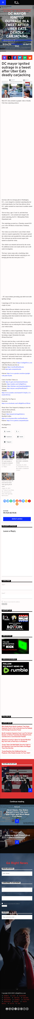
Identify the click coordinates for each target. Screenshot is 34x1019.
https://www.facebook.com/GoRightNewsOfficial (16, 403)
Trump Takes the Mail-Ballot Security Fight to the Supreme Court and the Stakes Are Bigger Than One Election (16, 746)
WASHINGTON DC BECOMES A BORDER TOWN (22, 461)
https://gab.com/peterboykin (13, 369)
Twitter (16, 998)
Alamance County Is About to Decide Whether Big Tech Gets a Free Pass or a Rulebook (16, 740)
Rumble (17, 1000)
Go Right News (17, 863)
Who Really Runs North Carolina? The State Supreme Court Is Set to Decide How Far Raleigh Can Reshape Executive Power (17, 728)
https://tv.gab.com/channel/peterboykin (17, 382)
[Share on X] (9, 57)
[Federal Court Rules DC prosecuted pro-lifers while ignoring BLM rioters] (8, 476)
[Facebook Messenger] (23, 501)
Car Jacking (7, 11)
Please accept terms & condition (12, 602)
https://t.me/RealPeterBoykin (15, 367)
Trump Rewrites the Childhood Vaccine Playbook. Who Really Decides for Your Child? (16, 752)
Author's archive (17, 519)
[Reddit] (17, 501)
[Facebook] (4, 501)
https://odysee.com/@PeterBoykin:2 (17, 388)
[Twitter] (14, 501)
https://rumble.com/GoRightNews (16, 384)
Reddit (16, 1002)
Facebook (7, 998)
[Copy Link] (26, 501)
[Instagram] (20, 501)
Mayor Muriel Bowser (23, 11)
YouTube (26, 1000)
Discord (25, 998)
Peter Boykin (17, 44)
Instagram (7, 1000)
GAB (19, 1003)
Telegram (22, 996)
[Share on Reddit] (29, 57)
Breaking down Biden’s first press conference (17, 836)
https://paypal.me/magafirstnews (15, 414)
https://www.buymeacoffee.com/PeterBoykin (14, 418)
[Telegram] (7, 501)
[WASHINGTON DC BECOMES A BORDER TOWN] (22, 454)
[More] (17, 504)
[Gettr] (29, 501)
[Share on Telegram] (19, 57)
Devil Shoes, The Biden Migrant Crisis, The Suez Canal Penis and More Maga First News (17, 813)
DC (13, 11)
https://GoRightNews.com (24, 362)
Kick (13, 996)
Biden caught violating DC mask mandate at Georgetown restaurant (7, 461)
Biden (4, 768)
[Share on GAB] (24, 57)
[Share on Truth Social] (4, 57)
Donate (6, 996)
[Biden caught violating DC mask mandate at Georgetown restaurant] (8, 454)
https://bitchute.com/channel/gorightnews (19, 386)
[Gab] (11, 501)
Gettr (12, 1003)
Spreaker (7, 1002)
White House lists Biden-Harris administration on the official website (17, 778)
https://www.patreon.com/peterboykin (17, 420)
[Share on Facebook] (14, 57)
